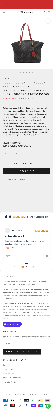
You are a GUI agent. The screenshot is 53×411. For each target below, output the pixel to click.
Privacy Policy (8, 369)
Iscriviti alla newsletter (22, 352)
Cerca (5, 365)
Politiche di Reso (9, 373)
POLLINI (6, 78)
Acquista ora (26, 171)
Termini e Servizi (9, 382)
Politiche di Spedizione (12, 378)
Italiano (25, 389)
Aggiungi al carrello (27, 163)
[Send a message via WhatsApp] (48, 406)
